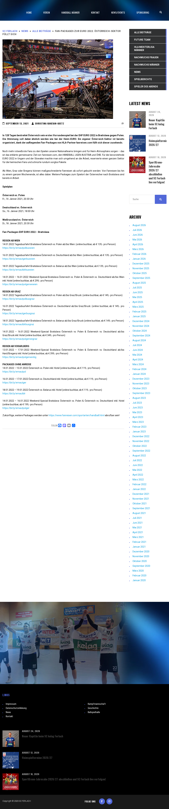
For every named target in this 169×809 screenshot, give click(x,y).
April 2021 (138, 532)
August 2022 (139, 455)
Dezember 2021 (141, 494)
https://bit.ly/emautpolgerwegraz (19, 339)
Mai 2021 (137, 527)
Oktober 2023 (140, 388)
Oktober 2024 (140, 330)
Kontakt (9, 716)
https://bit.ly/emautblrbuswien (18, 269)
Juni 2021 (138, 522)
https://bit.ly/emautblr (13, 393)
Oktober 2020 (140, 561)
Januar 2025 (139, 316)
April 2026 (138, 244)
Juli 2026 (137, 230)
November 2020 (141, 556)
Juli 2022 (137, 460)
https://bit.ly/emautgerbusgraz (18, 313)
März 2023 (138, 422)
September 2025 (141, 278)
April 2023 (138, 417)
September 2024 (141, 335)
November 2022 (141, 441)
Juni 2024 (138, 350)
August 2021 (139, 513)
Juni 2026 (138, 234)
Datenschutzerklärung (16, 708)
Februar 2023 (139, 426)
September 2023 (141, 393)
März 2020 (138, 570)
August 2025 (139, 282)
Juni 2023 (138, 407)
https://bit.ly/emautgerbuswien (18, 258)
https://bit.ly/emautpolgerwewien (19, 284)
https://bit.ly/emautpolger (15, 408)
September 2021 (141, 508)
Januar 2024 (139, 374)
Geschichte (93, 708)
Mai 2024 (137, 354)
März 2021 (138, 537)
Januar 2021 (139, 546)
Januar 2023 (139, 431)
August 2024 (139, 340)
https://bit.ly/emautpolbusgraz (18, 299)
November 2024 (141, 326)
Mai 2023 (137, 412)
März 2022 (138, 479)
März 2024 (138, 364)
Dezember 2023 (141, 378)
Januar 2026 (139, 258)
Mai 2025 (137, 297)
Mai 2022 (137, 470)
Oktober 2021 (140, 503)
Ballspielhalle (94, 712)
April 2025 (138, 302)
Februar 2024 (139, 369)
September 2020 (141, 566)
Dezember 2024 (141, 321)
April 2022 (138, 474)
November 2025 (141, 268)
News (8, 712)
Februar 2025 (139, 311)
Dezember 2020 (141, 551)
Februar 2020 (139, 575)
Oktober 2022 (140, 446)
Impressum (11, 704)
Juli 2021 (137, 518)
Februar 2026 (139, 254)
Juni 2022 (138, 465)
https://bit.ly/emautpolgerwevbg (19, 357)
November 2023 (141, 383)
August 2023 (139, 398)
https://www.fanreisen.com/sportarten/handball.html (76, 415)
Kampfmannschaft (97, 704)
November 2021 (141, 498)
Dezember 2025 (141, 263)
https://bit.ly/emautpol (14, 371)
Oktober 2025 (140, 273)
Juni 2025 (138, 292)
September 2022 (141, 450)
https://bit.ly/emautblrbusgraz (18, 324)
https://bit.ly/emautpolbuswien (18, 248)
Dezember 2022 (141, 436)
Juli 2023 (137, 402)
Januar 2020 (139, 580)
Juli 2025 (137, 287)
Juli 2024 (137, 345)
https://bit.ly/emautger (14, 382)
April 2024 (138, 359)
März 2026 (138, 249)
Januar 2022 (139, 489)
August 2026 (139, 225)
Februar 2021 (139, 542)
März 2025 (138, 306)
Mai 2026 (137, 239)
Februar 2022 (139, 484)
